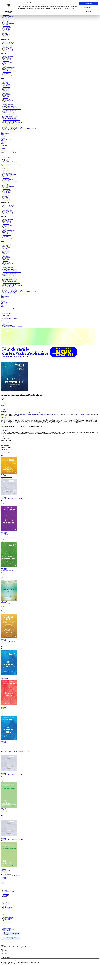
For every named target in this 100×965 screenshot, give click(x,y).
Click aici (25, 959)
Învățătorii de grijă (7, 59)
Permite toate (89, 3)
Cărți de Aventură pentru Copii (9, 18)
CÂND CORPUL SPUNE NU (10, 106)
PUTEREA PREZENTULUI (9, 112)
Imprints (5, 896)
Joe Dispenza (6, 89)
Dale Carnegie (6, 93)
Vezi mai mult (3, 424)
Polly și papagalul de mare (9, 67)
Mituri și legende (6, 64)
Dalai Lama (5, 95)
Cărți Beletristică (6, 34)
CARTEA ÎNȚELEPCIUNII (9, 129)
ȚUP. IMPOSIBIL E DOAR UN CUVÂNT (12, 127)
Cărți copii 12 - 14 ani (8, 50)
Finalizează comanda (12, 161)
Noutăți (4, 889)
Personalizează (87, 7)
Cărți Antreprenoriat (7, 173)
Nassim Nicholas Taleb (8, 104)
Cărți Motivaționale (7, 24)
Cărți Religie (6, 21)
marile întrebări (87, 414)
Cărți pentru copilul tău (8, 43)
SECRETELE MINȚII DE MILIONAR (12, 124)
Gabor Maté (5, 85)
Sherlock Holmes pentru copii (9, 70)
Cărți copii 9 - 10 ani (7, 48)
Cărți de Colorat (6, 35)
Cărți (4, 324)
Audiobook (5, 403)
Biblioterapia (65, 414)
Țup (4, 74)
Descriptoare (6, 895)
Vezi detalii (3, 474)
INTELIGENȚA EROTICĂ (9, 126)
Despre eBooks (6, 908)
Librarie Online (6, 322)
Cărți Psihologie (6, 19)
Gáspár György (6, 88)
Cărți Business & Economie (9, 170)
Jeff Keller (5, 98)
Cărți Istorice (6, 28)
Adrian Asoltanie (7, 101)
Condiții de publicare (7, 918)
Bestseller (5, 33)
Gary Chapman (6, 84)
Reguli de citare (6, 919)
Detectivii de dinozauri (8, 56)
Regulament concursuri (8, 917)
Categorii (5, 890)
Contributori (6, 894)
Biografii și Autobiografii (8, 16)
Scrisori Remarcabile (7, 75)
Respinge (88, 11)
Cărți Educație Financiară (8, 171)
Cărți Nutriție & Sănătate (8, 23)
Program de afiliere (7, 922)
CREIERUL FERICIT (8, 111)
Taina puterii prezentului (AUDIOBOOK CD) (13, 326)
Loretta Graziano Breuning (9, 100)
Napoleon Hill (6, 102)
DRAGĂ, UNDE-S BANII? (9, 121)
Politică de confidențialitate (9, 929)
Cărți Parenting (6, 15)
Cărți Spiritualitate (7, 22)
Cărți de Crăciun (6, 37)
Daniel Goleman (6, 87)
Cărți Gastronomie (7, 27)
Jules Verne (5, 82)
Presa (4, 920)
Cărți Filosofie (6, 30)
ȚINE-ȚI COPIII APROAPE (9, 110)
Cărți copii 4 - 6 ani (7, 45)
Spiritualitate (55, 414)
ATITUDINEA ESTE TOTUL (10, 117)
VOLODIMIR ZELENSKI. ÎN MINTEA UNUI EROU (15, 131)
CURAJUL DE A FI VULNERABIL (11, 120)
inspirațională (80, 414)
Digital (2, 399)
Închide (2, 882)
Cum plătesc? (6, 903)
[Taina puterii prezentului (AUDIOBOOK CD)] (14, 390)
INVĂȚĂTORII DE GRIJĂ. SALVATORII (13, 122)
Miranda (5, 63)
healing (75, 414)
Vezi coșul (5, 161)
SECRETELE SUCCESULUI (10, 115)
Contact (3, 148)
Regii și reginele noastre (8, 68)
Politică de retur (6, 930)
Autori (2, 78)
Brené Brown (6, 92)
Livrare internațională (7, 907)
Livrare (4, 905)
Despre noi (5, 914)
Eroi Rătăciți (6, 57)
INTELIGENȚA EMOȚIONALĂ (10, 113)
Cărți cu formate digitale (8, 891)
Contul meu (4, 145)
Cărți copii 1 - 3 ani (7, 44)
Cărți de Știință (6, 29)
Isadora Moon (6, 61)
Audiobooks (23, 414)
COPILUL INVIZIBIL (8, 123)
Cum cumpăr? (6, 902)
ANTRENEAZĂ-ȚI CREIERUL (10, 116)
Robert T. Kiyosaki (7, 81)
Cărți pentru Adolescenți (8, 42)
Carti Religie (39, 414)
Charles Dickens (6, 94)
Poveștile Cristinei (7, 72)
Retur (4, 906)
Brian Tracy (3, 809)
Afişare (19, 11)
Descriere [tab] (5, 428)
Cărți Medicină (6, 26)
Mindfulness (49, 414)
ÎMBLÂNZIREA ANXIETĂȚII (10, 118)
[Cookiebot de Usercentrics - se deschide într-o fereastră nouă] (9, 12)
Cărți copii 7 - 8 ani (7, 47)
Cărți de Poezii (6, 32)
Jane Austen (5, 83)
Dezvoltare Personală (7, 325)
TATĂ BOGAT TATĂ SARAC (10, 107)
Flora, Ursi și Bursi (7, 58)
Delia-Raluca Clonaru (10, 442)
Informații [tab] (5, 430)
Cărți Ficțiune (6, 17)
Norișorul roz (6, 65)
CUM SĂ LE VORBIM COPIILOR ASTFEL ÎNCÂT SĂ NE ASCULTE (19, 128)
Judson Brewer (6, 99)
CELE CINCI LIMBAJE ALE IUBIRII (12, 109)
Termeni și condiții (7, 928)
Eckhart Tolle (6, 96)
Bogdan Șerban (7, 438)
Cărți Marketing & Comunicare (10, 174)
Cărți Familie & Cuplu (8, 176)
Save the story (6, 69)
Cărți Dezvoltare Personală (9, 175)
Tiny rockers (6, 73)
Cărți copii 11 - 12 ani (8, 49)
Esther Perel (5, 90)
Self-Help (44, 414)
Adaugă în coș (4, 411)
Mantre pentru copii (7, 62)
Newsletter (5, 916)
